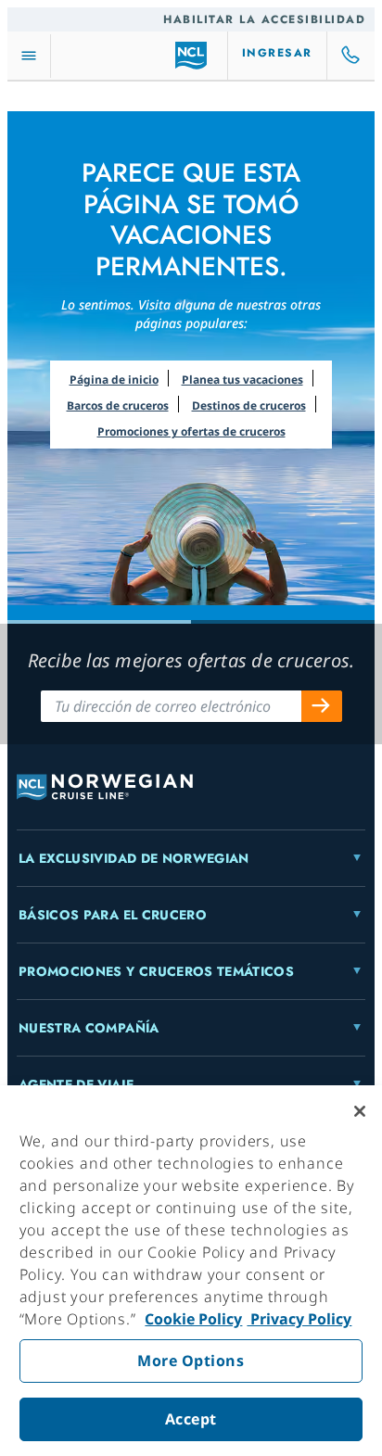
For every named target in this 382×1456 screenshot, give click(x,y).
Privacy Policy (299, 1319)
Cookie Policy (193, 1319)
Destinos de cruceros (249, 405)
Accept (191, 1419)
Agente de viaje (76, 1084)
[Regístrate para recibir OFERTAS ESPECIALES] (321, 706)
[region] (191, 1270)
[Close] (359, 1111)
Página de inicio (114, 379)
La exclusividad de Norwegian (134, 858)
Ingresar (277, 52)
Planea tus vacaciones (242, 379)
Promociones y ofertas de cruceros (191, 431)
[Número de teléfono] (351, 56)
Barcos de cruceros (118, 405)
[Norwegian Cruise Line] (191, 56)
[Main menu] (28, 56)
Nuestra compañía (89, 1028)
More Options (190, 1360)
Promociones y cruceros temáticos (156, 971)
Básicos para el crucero (113, 914)
